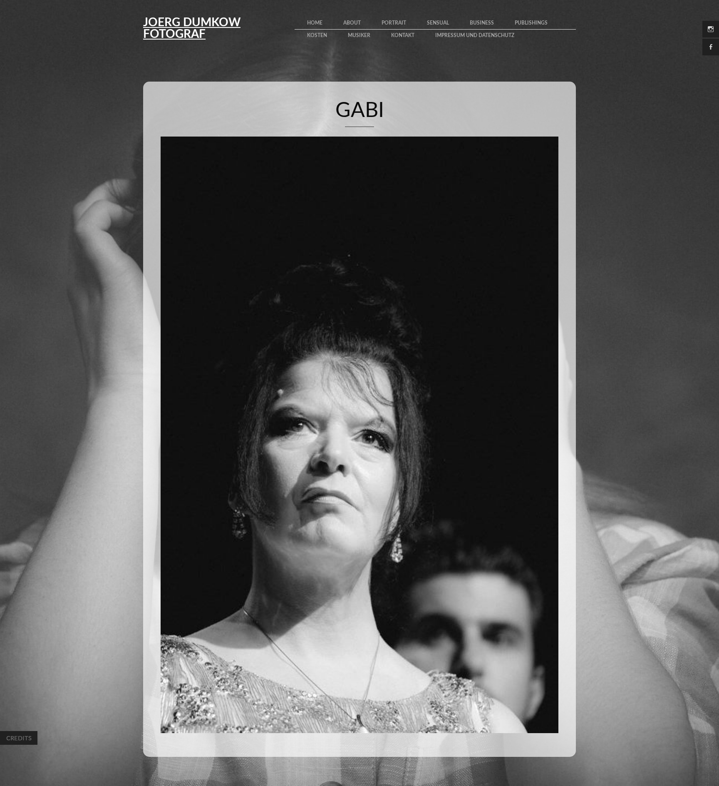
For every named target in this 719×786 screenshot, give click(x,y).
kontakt (402, 35)
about (352, 22)
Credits (18, 738)
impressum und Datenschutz (474, 35)
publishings (531, 22)
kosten (317, 35)
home (314, 22)
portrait (394, 22)
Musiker (359, 35)
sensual (438, 22)
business (482, 22)
